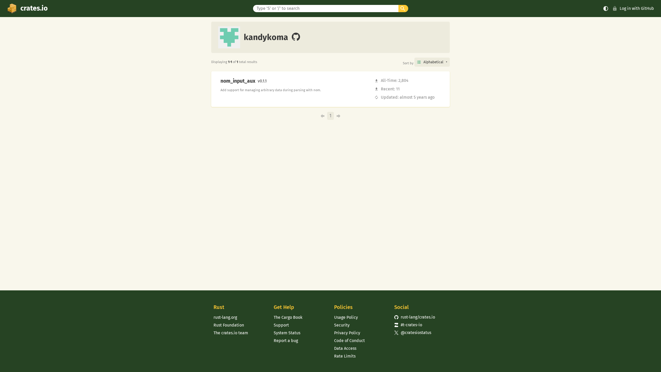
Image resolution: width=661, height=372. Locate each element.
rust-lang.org (225, 317)
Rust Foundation (229, 325)
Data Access (345, 348)
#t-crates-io (408, 324)
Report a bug (286, 340)
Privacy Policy (347, 332)
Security (342, 325)
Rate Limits (345, 356)
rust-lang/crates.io (414, 317)
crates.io (34, 8)
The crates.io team (231, 332)
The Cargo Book (288, 317)
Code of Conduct (349, 340)
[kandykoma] (296, 37)
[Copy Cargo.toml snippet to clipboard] (271, 81)
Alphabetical (433, 62)
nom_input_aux (238, 81)
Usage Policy (346, 317)
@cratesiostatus (412, 332)
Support (281, 325)
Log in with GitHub (637, 8)
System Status (287, 332)
